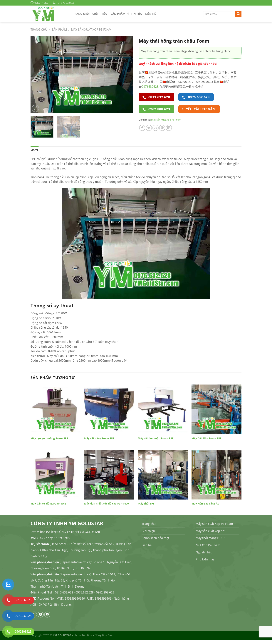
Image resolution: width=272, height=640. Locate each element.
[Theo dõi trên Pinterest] (41, 615)
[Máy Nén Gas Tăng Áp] (216, 475)
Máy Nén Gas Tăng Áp (205, 503)
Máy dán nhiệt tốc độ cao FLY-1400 (106, 503)
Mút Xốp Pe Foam (208, 545)
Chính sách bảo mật (155, 538)
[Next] (126, 74)
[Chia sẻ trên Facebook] (142, 128)
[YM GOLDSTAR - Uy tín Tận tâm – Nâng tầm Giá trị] (49, 14)
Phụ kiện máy (205, 559)
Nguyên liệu (204, 552)
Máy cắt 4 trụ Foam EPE (99, 438)
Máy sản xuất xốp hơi (210, 531)
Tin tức (136, 14)
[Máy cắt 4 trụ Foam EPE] (109, 409)
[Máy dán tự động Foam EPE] (55, 475)
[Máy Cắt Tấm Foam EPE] (216, 409)
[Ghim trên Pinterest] (162, 128)
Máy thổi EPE (146, 503)
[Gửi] (238, 14)
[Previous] (37, 74)
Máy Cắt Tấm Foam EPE (206, 438)
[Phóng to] (35, 108)
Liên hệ (150, 14)
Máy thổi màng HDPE (210, 538)
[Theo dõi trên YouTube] (47, 615)
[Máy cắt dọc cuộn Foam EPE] (163, 409)
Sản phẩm (118, 14)
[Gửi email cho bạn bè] (155, 128)
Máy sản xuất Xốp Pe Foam (91, 30)
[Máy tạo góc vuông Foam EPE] (55, 409)
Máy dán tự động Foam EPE (48, 503)
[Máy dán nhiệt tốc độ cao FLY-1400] (109, 475)
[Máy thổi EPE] (163, 475)
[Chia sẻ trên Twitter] (149, 128)
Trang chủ (81, 14)
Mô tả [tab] (34, 150)
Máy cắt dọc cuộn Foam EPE (156, 438)
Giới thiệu (100, 14)
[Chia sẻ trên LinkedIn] (169, 128)
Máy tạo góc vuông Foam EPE (49, 438)
